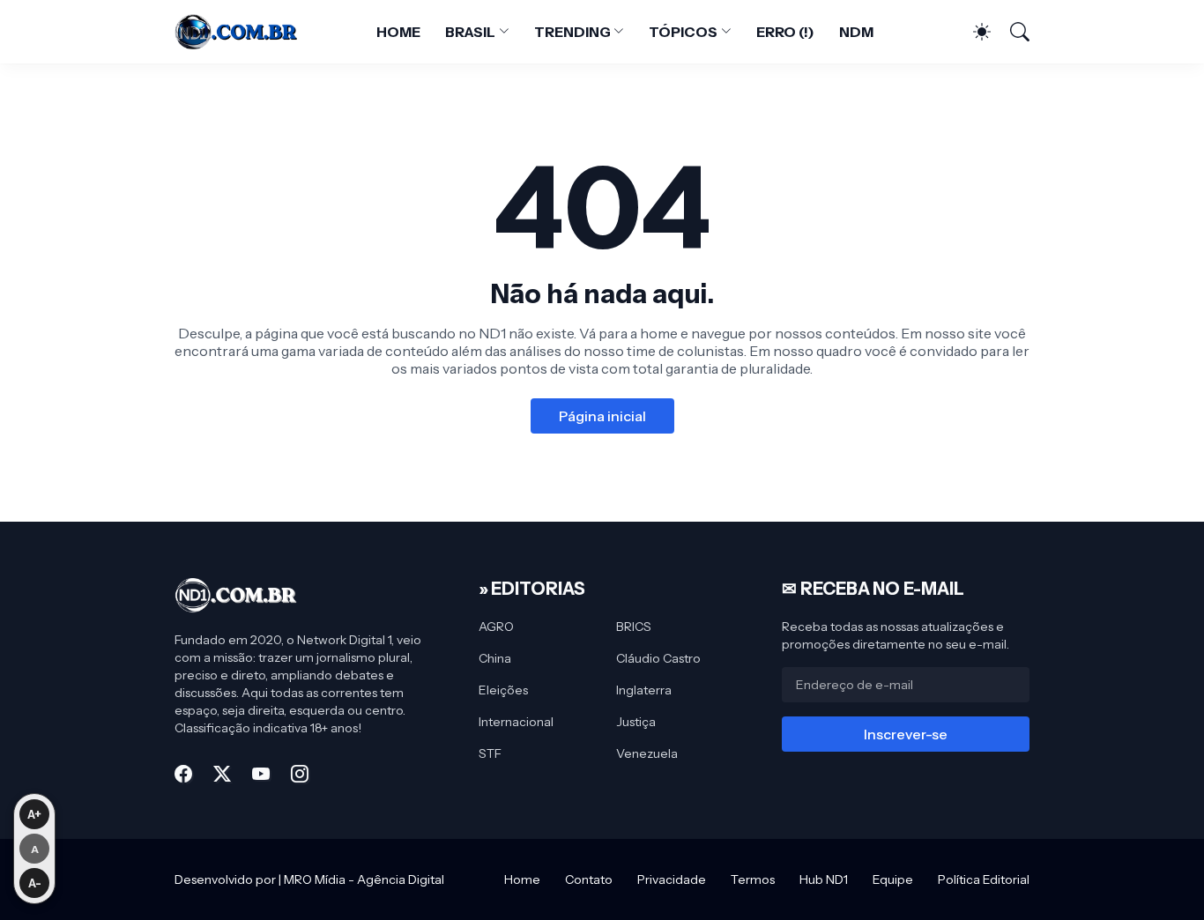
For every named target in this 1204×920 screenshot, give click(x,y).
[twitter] (222, 774)
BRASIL (470, 32)
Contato (589, 879)
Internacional (516, 722)
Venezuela (647, 753)
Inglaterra (644, 690)
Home (522, 879)
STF (490, 753)
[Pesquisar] (1011, 31)
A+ (34, 814)
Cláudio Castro (658, 658)
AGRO (496, 626)
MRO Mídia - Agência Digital (364, 879)
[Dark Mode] (973, 31)
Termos (753, 879)
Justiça (636, 722)
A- (34, 883)
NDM (856, 32)
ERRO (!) (785, 32)
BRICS (633, 626)
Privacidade (671, 879)
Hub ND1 (823, 879)
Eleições (503, 690)
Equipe (893, 879)
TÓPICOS (683, 32)
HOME (398, 32)
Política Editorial (983, 879)
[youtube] (261, 774)
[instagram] (299, 774)
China (495, 658)
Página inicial (602, 416)
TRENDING (572, 32)
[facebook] (183, 774)
